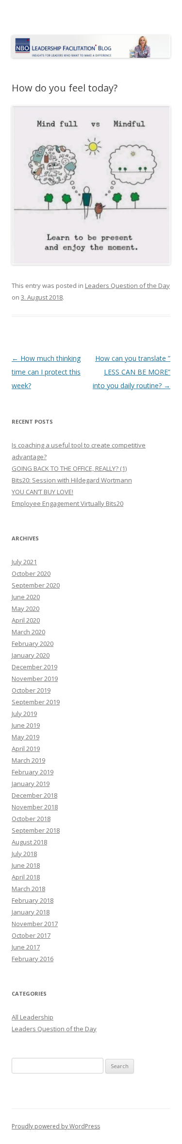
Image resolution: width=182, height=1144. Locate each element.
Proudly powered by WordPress (56, 1126)
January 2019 (31, 783)
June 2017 (26, 947)
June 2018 (26, 865)
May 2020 (25, 608)
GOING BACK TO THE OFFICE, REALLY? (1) (69, 468)
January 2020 (31, 655)
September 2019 (36, 701)
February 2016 (32, 958)
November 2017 (35, 923)
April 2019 (26, 748)
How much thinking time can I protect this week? (46, 372)
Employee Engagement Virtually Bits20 (67, 503)
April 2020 (26, 620)
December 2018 (34, 795)
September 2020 (36, 585)
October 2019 (31, 690)
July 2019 (24, 713)
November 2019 (35, 678)
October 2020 (31, 573)
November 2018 (35, 807)
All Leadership (32, 1017)
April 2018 (26, 877)
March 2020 (28, 631)
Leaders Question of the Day (127, 285)
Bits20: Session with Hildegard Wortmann (72, 480)
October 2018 (31, 818)
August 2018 (29, 842)
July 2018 (24, 853)
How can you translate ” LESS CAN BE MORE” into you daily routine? (131, 372)
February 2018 (32, 900)
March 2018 (28, 888)
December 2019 (34, 666)
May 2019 (25, 737)
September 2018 (36, 830)
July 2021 (24, 561)
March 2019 (28, 760)
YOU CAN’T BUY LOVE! (42, 491)
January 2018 (31, 912)
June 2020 (26, 596)
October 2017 (31, 935)
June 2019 (26, 725)
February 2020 (32, 643)
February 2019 (32, 772)
